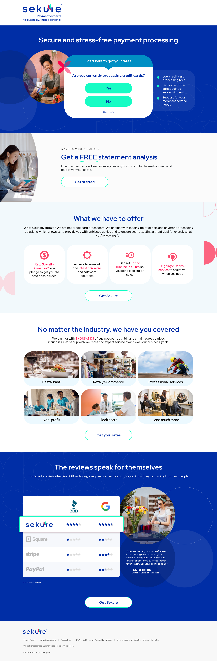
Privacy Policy (29, 640)
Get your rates (109, 435)
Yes (108, 88)
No (108, 101)
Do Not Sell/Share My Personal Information (94, 640)
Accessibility (66, 640)
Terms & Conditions (47, 640)
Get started (85, 182)
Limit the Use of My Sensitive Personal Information (138, 640)
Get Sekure (108, 296)
